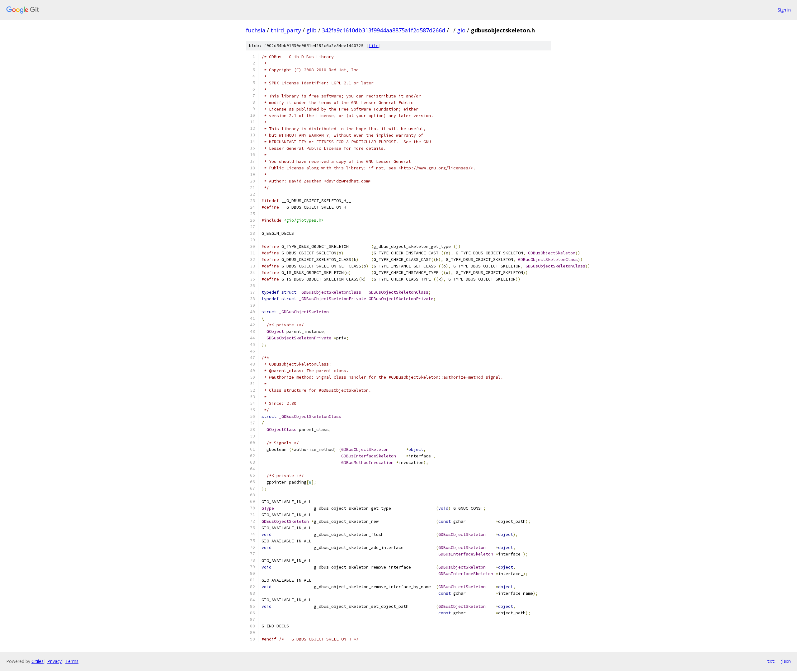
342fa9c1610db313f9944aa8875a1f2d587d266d (383, 30)
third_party (286, 30)
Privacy (54, 661)
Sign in (784, 10)
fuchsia (255, 30)
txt (771, 661)
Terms (71, 661)
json (786, 661)
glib (311, 30)
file (374, 45)
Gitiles (37, 661)
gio (461, 30)
